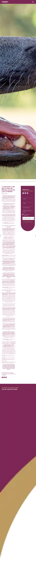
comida (4, 212)
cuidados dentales (13, 350)
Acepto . (27, 215)
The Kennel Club (12, 285)
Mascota (24, 212)
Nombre (24, 198)
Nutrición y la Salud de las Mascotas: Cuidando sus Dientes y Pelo (9, 256)
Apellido (24, 203)
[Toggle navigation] (33, 180)
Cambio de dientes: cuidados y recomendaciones (9, 223)
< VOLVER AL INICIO (4, 180)
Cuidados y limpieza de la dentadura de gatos (10, 288)
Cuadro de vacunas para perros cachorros (10, 339)
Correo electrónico (26, 207)
